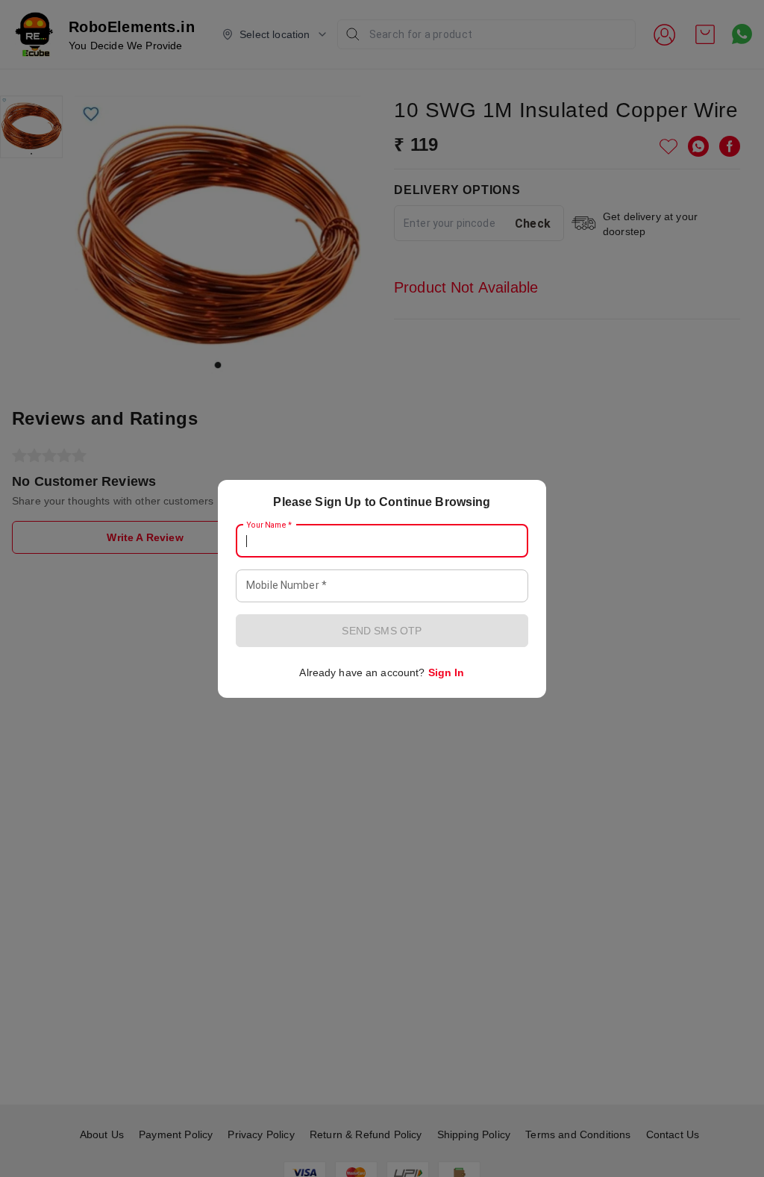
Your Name (269, 524)
